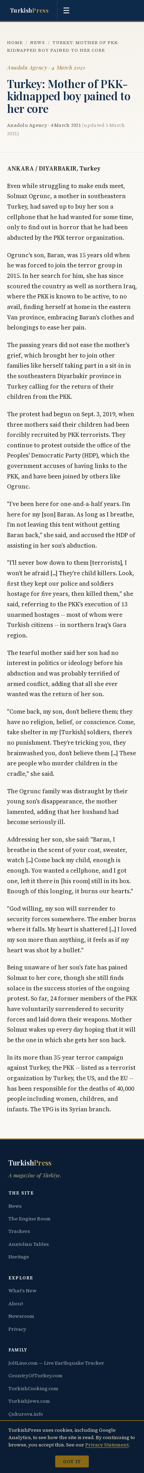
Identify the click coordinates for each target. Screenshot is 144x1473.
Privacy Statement (107, 1444)
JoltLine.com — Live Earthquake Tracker (56, 1362)
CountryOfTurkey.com (35, 1375)
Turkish (29, 10)
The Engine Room (29, 1218)
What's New (22, 1290)
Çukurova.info (25, 1413)
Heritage (18, 1256)
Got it (72, 1461)
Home (15, 42)
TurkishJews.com (29, 1401)
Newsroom (21, 1316)
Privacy (17, 1329)
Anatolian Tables (28, 1244)
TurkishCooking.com (33, 1388)
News (37, 42)
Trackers (19, 1231)
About (15, 1303)
